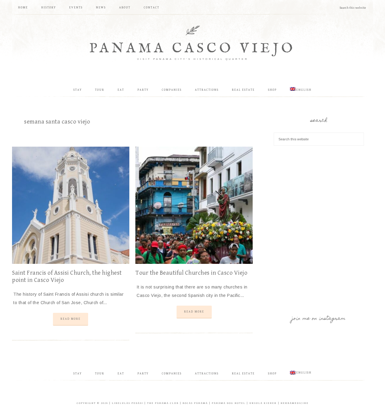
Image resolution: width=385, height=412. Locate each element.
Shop (272, 373)
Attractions (207, 373)
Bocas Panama (195, 403)
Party (143, 373)
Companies (172, 373)
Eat (121, 373)
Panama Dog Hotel (228, 403)
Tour (99, 373)
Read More (70, 319)
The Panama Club (163, 403)
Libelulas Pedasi (127, 403)
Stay (77, 373)
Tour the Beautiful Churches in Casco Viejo (191, 273)
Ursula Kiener (263, 403)
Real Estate (243, 373)
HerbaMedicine (295, 403)
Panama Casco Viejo (192, 48)
